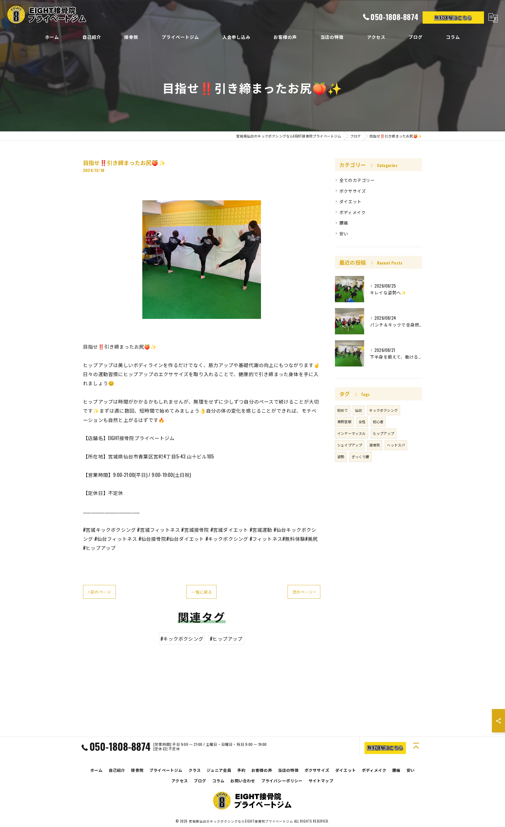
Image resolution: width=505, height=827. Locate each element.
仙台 (358, 410)
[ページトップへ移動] (416, 746)
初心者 (378, 421)
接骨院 (374, 444)
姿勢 (340, 456)
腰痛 (343, 223)
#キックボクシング (181, 638)
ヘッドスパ (396, 444)
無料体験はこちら (453, 17)
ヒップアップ (383, 433)
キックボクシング (383, 410)
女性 (362, 421)
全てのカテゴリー (357, 180)
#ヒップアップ (226, 638)
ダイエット (350, 201)
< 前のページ (99, 592)
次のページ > (304, 592)
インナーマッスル (351, 433)
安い (343, 233)
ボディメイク (352, 212)
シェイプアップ (349, 444)
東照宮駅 (344, 421)
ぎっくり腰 (360, 456)
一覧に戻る (201, 592)
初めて (342, 410)
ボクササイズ (352, 191)
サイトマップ (321, 780)
